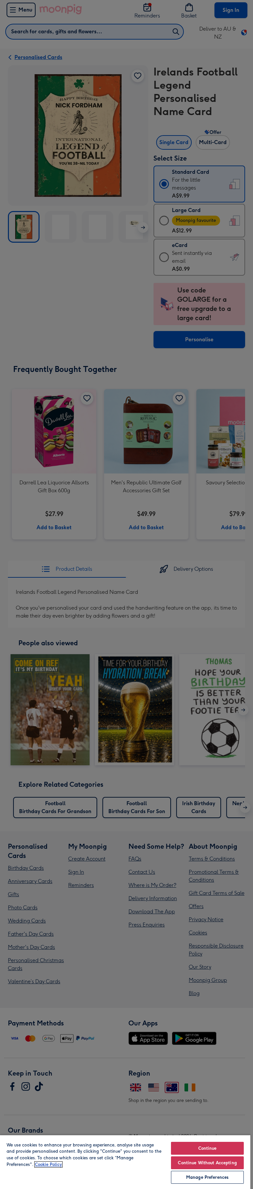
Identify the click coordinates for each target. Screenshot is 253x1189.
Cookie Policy (48, 1164)
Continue (207, 1148)
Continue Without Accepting (207, 1162)
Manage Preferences (207, 1177)
